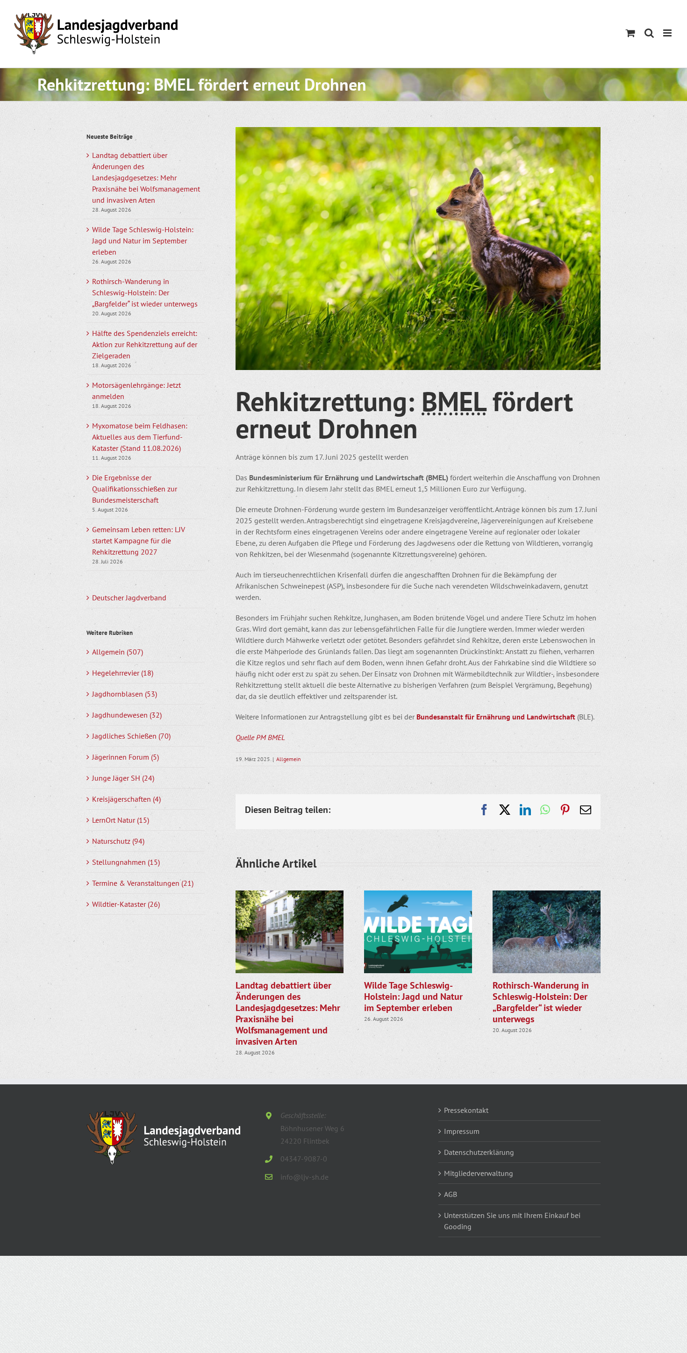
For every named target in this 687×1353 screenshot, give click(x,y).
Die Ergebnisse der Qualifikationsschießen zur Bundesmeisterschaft (134, 489)
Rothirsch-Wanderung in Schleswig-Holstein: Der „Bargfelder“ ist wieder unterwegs (541, 1002)
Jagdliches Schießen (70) (131, 736)
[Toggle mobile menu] (668, 33)
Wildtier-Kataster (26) (126, 904)
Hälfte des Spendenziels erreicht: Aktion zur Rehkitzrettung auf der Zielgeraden (144, 344)
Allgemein (288, 758)
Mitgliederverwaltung (478, 1173)
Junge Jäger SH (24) (123, 778)
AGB (450, 1194)
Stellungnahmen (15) (126, 862)
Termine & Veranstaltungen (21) (142, 883)
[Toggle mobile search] (649, 33)
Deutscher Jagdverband (129, 597)
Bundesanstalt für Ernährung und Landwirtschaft (495, 716)
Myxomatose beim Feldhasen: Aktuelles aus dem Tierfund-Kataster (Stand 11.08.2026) (139, 437)
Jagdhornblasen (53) (124, 693)
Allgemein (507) (117, 651)
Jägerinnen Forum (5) (125, 757)
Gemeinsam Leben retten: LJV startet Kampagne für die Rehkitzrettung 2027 (138, 540)
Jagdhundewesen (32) (127, 714)
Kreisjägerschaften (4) (126, 799)
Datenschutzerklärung (479, 1152)
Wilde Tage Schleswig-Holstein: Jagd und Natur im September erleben (413, 996)
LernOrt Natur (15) (120, 820)
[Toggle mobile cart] (630, 33)
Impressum (461, 1131)
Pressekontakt (466, 1110)
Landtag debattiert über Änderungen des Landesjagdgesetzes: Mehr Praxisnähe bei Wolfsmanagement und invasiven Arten (288, 1013)
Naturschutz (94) (118, 841)
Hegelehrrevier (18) (122, 672)
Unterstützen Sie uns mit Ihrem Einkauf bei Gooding (512, 1221)
